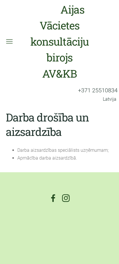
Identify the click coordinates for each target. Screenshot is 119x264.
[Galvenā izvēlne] (9, 41)
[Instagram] (66, 198)
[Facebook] (53, 198)
